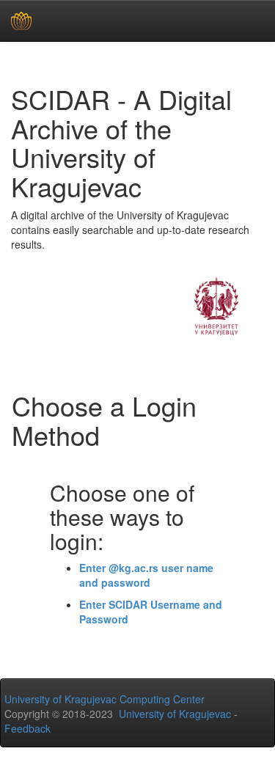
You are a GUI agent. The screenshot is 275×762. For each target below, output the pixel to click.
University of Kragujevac (175, 713)
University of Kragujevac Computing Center (104, 699)
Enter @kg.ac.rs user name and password (146, 575)
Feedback (27, 728)
